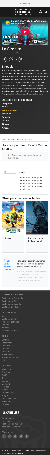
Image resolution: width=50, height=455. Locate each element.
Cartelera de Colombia (12, 298)
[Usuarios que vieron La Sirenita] (4, 59)
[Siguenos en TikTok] (15, 436)
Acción (5, 375)
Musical (5, 387)
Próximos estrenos (10, 322)
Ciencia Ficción (9, 398)
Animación (6, 369)
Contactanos (8, 418)
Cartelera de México (11, 307)
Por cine (5, 324)
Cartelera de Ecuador (12, 304)
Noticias (5, 327)
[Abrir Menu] (4, 12)
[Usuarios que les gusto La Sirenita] (11, 59)
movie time (7, 354)
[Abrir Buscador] (46, 11)
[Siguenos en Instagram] (10, 436)
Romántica (7, 372)
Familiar (5, 404)
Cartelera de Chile (10, 301)
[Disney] (25, 182)
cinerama (6, 348)
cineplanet (7, 342)
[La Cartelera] (22, 12)
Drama (5, 381)
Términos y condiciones (13, 426)
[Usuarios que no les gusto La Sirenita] (20, 59)
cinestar (5, 351)
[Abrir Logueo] (40, 12)
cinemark (6, 340)
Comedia (6, 384)
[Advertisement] (25, 3)
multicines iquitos (10, 357)
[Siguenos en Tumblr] (27, 436)
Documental (7, 392)
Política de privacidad (12, 424)
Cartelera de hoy (9, 319)
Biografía (6, 395)
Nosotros (6, 421)
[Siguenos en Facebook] (4, 436)
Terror (4, 378)
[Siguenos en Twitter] (21, 436)
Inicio (4, 316)
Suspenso (6, 389)
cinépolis (6, 345)
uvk (3, 360)
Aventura (6, 401)
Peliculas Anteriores (11, 330)
